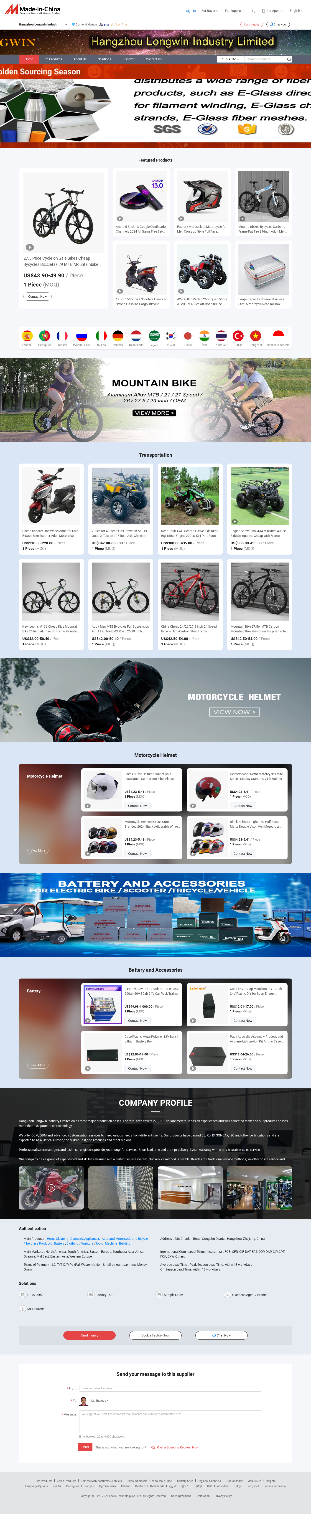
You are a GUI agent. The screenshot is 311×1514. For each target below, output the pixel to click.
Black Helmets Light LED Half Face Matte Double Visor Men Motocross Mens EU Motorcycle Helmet (255, 824)
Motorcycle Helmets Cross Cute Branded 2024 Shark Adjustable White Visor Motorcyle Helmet (151, 824)
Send (85, 1447)
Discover (128, 59)
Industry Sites (184, 1481)
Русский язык (107, 1486)
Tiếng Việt (252, 1486)
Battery (59, 1243)
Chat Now (280, 24)
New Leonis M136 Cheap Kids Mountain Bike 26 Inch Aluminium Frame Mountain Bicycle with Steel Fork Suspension (50, 629)
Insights (270, 1481)
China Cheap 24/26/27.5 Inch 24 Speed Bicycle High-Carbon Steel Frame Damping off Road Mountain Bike (189, 629)
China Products (66, 1481)
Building (124, 1243)
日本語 (198, 1486)
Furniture (86, 1243)
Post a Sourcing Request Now (175, 1447)
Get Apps (273, 10)
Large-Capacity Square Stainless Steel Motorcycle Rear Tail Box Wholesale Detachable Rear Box (261, 301)
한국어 (185, 1486)
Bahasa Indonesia (275, 1486)
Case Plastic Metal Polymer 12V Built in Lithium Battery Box (152, 1038)
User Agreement (181, 1496)
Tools (99, 1243)
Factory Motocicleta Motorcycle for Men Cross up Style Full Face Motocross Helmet (202, 229)
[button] (152, 142)
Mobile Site (254, 1481)
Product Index (234, 1481)
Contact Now (37, 296)
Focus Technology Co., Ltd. (126, 1496)
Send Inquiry (251, 24)
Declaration (203, 1496)
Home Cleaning (57, 1238)
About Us (80, 59)
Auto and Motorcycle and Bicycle (125, 1238)
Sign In (191, 10)
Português (72, 1486)
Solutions (104, 59)
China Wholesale (137, 1481)
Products (55, 59)
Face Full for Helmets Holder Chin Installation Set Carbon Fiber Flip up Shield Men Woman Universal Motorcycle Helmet (150, 776)
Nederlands (157, 1486)
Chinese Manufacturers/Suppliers (101, 1481)
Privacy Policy (223, 1496)
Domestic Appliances (85, 1238)
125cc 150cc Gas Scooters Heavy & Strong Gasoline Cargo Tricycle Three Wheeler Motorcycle (141, 301)
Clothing (72, 1243)
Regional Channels (209, 1481)
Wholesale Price (162, 1481)
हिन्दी (209, 1486)
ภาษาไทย (223, 1486)
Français (89, 1486)
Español (56, 1486)
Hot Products (44, 1481)
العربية (172, 1486)
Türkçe (237, 1486)
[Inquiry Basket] (254, 10)
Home (29, 59)
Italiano (125, 1486)
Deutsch (140, 1486)
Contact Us (154, 59)
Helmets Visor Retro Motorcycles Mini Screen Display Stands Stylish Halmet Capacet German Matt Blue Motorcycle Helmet (257, 776)
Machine (111, 1243)
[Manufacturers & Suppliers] (34, 9)
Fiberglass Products (38, 1243)
